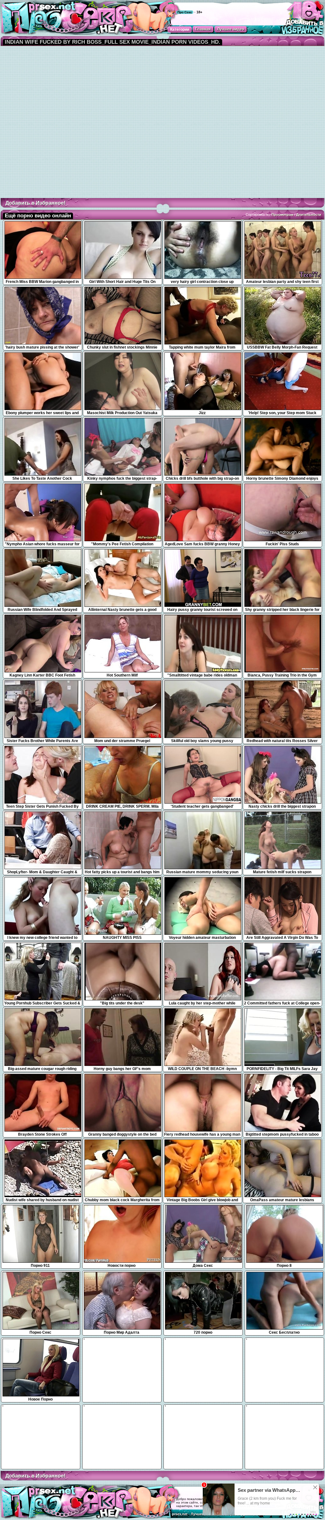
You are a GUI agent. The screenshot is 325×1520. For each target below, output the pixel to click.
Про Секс (184, 12)
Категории (179, 29)
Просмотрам (282, 214)
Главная (203, 29)
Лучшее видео (230, 29)
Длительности (308, 214)
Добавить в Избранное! (35, 203)
